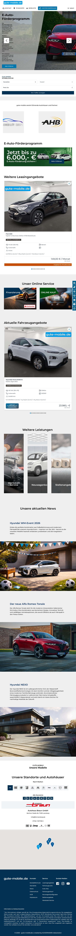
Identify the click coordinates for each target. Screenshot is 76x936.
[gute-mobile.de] (13, 2)
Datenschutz (34, 891)
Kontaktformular (35, 883)
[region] (38, 40)
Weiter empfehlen (49, 8)
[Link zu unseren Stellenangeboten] (61, 463)
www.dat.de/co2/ (36, 925)
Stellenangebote (47, 897)
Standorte (20, 8)
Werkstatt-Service (48, 900)
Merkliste (32, 8)
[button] (21, 122)
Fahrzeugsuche (47, 885)
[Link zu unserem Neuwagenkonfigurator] (37, 463)
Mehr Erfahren (56, 161)
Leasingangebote (48, 883)
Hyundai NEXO (19, 684)
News (32, 888)
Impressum (33, 897)
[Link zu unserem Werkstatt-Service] (14, 463)
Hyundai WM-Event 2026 (25, 523)
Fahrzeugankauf (47, 891)
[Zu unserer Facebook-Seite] (57, 883)
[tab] (31, 268)
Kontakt (8, 8)
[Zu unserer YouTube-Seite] (68, 883)
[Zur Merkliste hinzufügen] (69, 183)
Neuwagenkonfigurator (50, 894)
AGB (31, 894)
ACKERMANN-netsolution (52, 933)
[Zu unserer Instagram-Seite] (63, 883)
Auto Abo (45, 888)
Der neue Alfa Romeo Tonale (27, 603)
